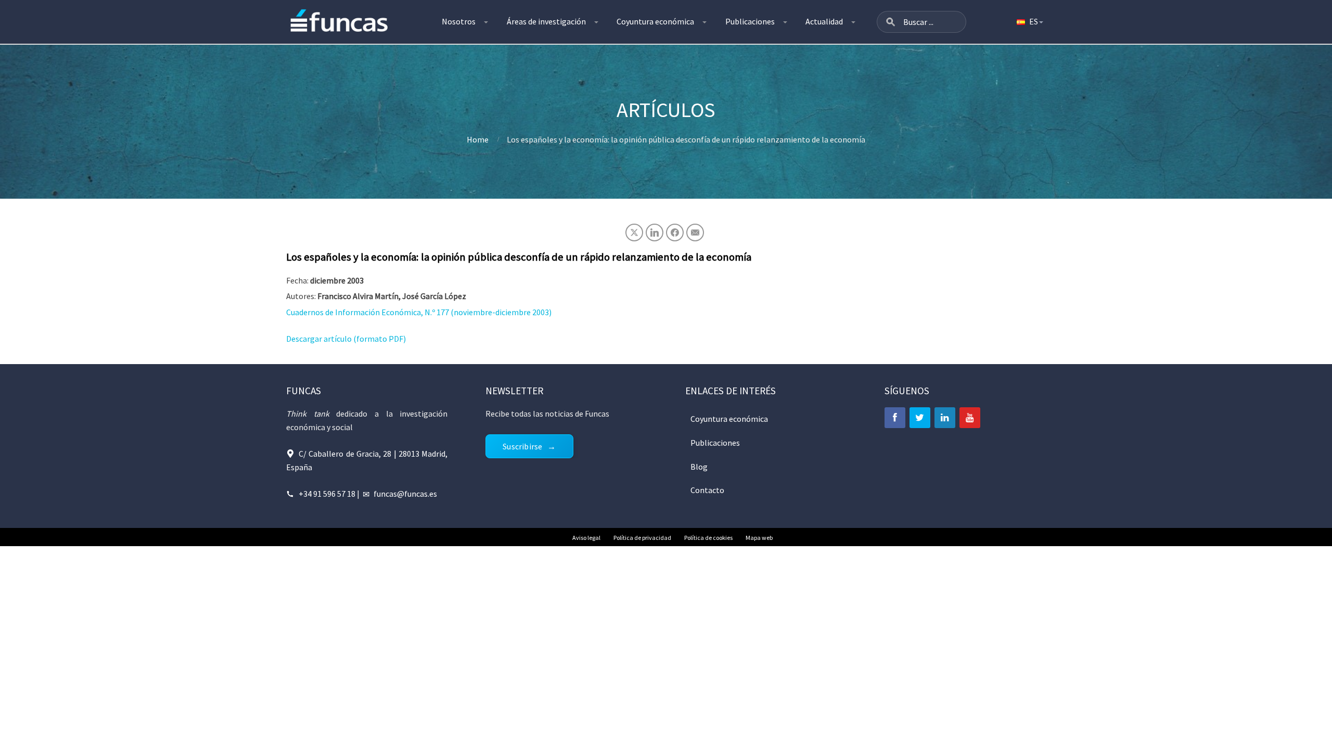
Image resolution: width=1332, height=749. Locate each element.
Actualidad (824, 21)
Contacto (707, 490)
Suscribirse (522, 446)
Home (478, 139)
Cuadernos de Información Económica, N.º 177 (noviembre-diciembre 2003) (419, 312)
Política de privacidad (642, 537)
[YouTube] (969, 417)
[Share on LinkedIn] (654, 232)
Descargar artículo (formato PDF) (346, 338)
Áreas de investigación (546, 21)
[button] (890, 22)
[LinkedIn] (944, 417)
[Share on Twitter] (634, 232)
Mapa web (759, 537)
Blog (699, 466)
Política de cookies (708, 537)
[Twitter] (920, 417)
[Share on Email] (695, 232)
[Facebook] (895, 417)
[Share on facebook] (675, 232)
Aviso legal (586, 537)
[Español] (1029, 22)
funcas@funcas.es (405, 493)
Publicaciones (750, 21)
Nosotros (459, 21)
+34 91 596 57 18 (327, 493)
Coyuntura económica (655, 21)
